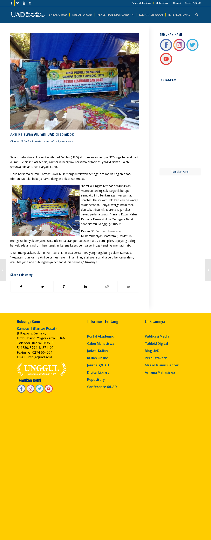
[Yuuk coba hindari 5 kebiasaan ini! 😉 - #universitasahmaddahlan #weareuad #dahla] (169, 115)
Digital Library (98, 372)
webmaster (67, 141)
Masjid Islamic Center (162, 365)
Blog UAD (152, 350)
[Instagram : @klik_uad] (179, 50)
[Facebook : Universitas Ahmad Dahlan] (166, 50)
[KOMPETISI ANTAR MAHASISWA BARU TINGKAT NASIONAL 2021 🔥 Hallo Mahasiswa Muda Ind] (191, 136)
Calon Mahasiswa (141, 3)
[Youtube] (24, 3)
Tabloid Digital (156, 343)
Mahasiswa (162, 3)
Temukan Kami (180, 171)
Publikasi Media (157, 336)
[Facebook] (11, 3)
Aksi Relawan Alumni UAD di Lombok (42, 134)
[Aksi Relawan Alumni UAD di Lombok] (74, 81)
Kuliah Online (97, 358)
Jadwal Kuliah (97, 350)
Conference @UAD (102, 387)
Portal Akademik (100, 336)
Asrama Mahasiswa (160, 372)
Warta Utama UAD (44, 141)
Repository (96, 379)
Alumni (177, 3)
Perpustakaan (156, 358)
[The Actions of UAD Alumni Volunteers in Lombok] (208, 270)
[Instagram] (30, 3)
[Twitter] (18, 3)
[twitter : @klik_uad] (192, 50)
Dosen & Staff (193, 3)
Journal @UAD (98, 365)
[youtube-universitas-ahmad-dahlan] (166, 64)
